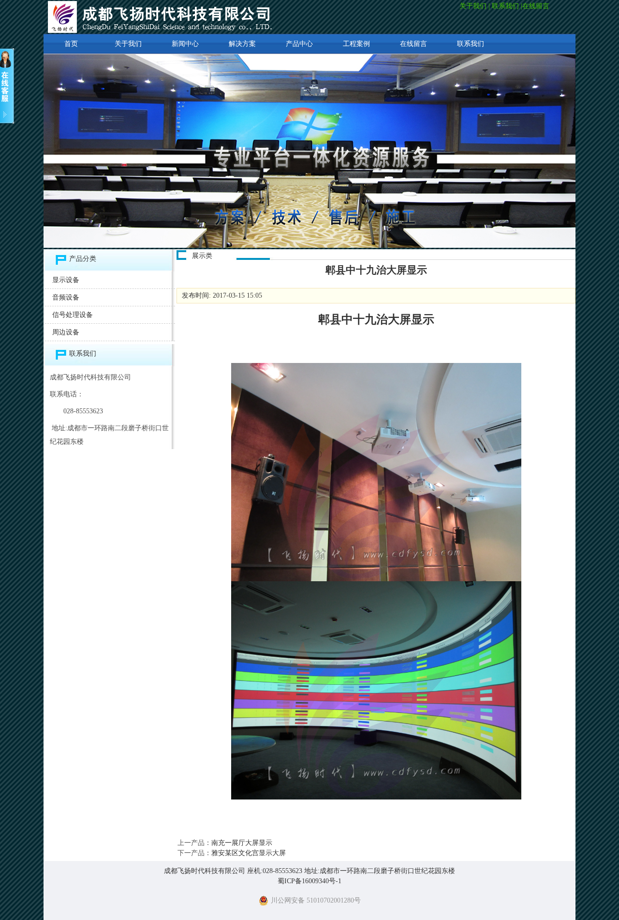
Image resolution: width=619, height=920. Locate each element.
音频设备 (65, 297)
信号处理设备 (72, 314)
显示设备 (65, 280)
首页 (71, 43)
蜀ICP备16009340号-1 (309, 881)
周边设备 (65, 332)
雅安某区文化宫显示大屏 (248, 853)
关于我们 (472, 6)
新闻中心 (185, 43)
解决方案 (242, 43)
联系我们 (505, 6)
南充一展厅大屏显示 (241, 842)
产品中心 (299, 43)
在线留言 (536, 6)
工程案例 (356, 43)
